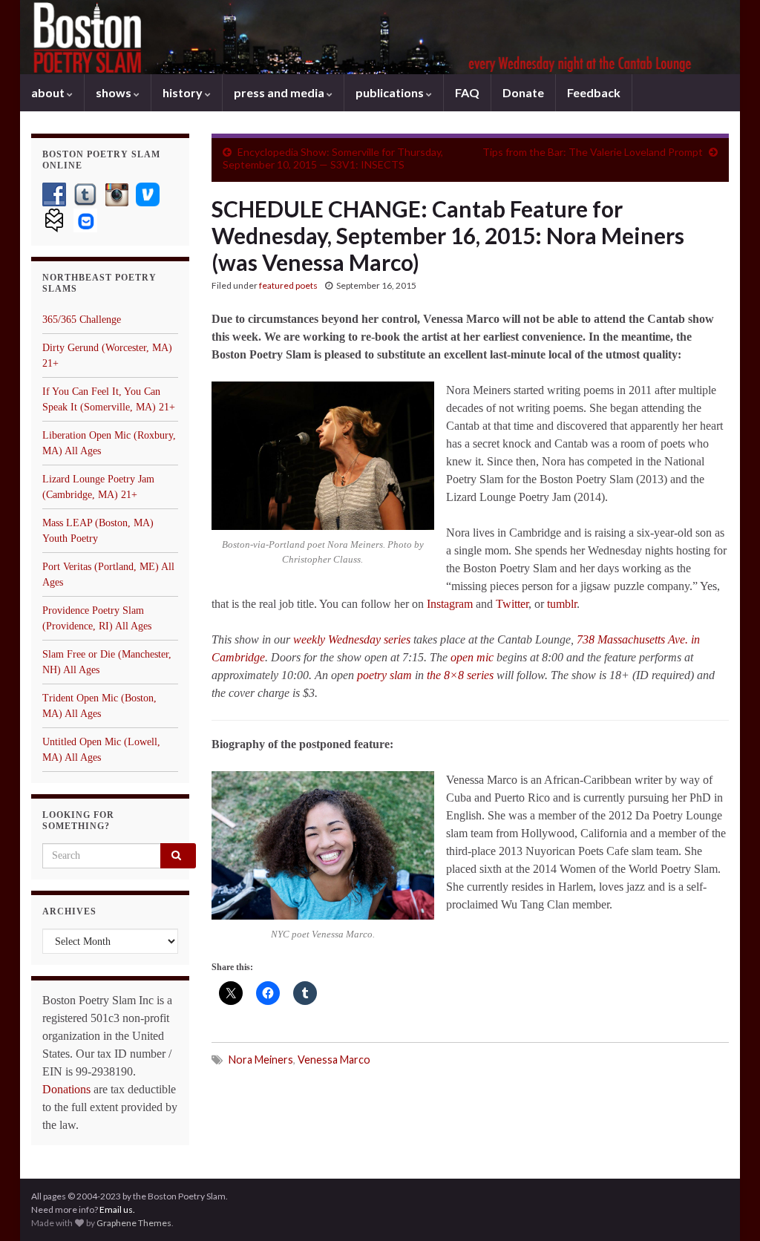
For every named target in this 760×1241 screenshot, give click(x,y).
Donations (66, 1089)
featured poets (288, 285)
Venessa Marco (334, 1059)
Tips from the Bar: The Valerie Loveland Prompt (592, 151)
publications (391, 92)
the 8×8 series (460, 675)
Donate (523, 92)
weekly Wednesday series (351, 639)
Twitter (512, 603)
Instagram (451, 603)
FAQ (467, 92)
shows (115, 92)
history (184, 92)
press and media (280, 92)
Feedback (593, 92)
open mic (472, 657)
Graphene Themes (133, 1222)
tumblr (562, 603)
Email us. (117, 1209)
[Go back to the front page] (380, 37)
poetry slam (384, 675)
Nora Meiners (261, 1059)
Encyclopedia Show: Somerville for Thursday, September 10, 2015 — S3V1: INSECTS (333, 158)
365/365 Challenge (81, 319)
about (49, 92)
